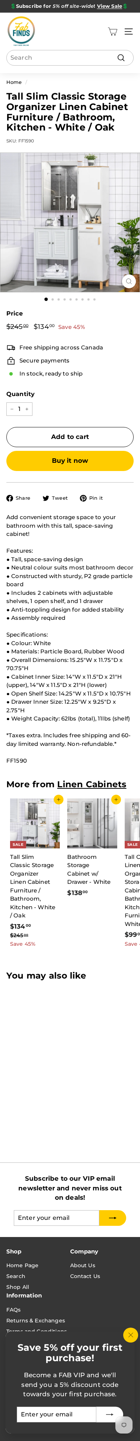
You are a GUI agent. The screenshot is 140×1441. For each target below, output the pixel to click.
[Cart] (112, 32)
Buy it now (70, 460)
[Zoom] (129, 281)
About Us (82, 1265)
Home (14, 82)
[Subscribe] (109, 1414)
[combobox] (70, 58)
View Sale (109, 6)
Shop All (17, 1287)
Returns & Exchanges (35, 1320)
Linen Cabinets (91, 784)
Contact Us (85, 1276)
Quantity (20, 394)
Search (15, 1276)
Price (14, 313)
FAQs (13, 1309)
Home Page (22, 1265)
